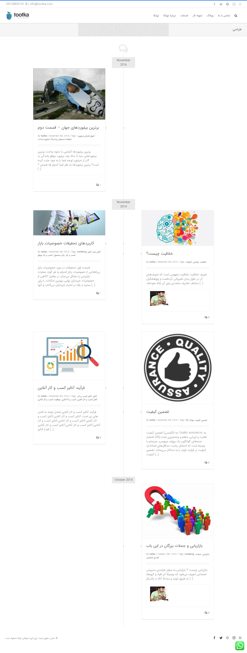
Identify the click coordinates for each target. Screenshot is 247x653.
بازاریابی (205, 554)
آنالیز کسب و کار (85, 396)
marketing (81, 252)
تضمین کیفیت (157, 412)
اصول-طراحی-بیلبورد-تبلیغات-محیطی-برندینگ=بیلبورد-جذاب (66, 137)
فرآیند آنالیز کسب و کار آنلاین (61, 388)
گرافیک (189, 262)
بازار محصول (59, 255)
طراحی (196, 262)
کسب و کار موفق (45, 255)
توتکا (192, 420)
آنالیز (95, 396)
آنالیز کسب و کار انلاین (87, 399)
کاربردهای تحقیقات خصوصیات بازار (66, 243)
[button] (236, 15)
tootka (44, 136)
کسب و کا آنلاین (69, 399)
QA (187, 420)
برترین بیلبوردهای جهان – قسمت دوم (68, 127)
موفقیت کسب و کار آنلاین (49, 399)
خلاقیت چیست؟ (159, 254)
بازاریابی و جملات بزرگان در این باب (174, 546)
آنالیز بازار (97, 252)
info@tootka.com (41, 4)
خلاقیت (203, 262)
